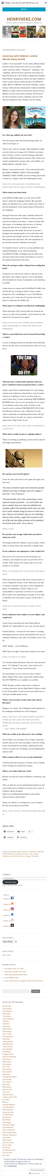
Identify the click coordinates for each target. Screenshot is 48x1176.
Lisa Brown (6, 1026)
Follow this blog (10, 882)
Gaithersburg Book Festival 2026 (15, 975)
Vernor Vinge (6, 1145)
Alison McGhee (7, 1110)
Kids (3, 854)
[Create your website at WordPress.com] (24, 3)
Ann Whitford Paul (8, 1150)
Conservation (32, 852)
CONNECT (6, 874)
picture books (19, 856)
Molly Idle (5, 1084)
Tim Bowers (6, 1016)
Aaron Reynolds (8, 1127)
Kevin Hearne (7, 1069)
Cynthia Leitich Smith (9, 1097)
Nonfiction (9, 854)
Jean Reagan (6, 1122)
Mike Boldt (6, 1014)
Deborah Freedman (9, 1057)
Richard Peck (6, 1117)
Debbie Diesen (7, 1041)
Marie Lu (5, 1102)
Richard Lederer (8, 1095)
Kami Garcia (6, 1059)
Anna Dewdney (7, 1036)
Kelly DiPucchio (7, 1044)
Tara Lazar (6, 1092)
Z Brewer (5, 1021)
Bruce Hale (6, 1067)
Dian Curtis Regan (8, 1125)
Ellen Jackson (6, 1087)
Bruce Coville (7, 1034)
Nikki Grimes (6, 1062)
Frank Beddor (7, 1011)
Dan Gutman (6, 1064)
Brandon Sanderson (9, 1135)
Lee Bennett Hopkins (9, 1077)
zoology (27, 856)
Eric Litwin (5, 1100)
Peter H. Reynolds (8, 1130)
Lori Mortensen (7, 1115)
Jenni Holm (6, 1074)
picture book (18, 854)
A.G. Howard (6, 1082)
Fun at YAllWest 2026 (11, 978)
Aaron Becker (7, 1009)
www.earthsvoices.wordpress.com (15, 788)
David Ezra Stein (8, 1143)
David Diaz (6, 1039)
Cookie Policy (12, 1166)
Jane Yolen (6, 1155)
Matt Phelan (6, 1120)
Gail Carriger (6, 1031)
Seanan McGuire (8, 1112)
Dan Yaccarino (7, 1153)
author (19, 852)
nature (11, 856)
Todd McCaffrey (8, 1107)
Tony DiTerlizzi (7, 1047)
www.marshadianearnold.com (29, 785)
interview (40, 852)
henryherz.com (24, 19)
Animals (13, 852)
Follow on (7, 899)
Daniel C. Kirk (7, 1089)
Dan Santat (6, 1137)
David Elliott (6, 1052)
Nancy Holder (7, 1072)
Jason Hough (6, 1079)
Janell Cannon (7, 1029)
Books (24, 852)
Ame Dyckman (7, 1049)
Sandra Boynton (8, 1019)
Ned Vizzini (6, 1147)
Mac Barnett (6, 1006)
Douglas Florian (7, 1054)
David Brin (6, 1024)
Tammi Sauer (7, 1140)
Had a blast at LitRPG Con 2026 (15, 972)
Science (25, 854)
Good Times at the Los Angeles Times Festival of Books (23, 981)
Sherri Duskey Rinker (9, 1132)
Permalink (35, 856)
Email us (6, 895)
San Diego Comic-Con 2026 (14, 969)
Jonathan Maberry (8, 1105)
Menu (24, 9)
